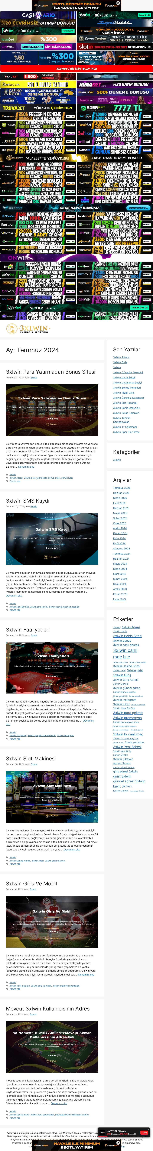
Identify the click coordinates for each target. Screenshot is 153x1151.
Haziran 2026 (121, 492)
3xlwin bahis (120, 631)
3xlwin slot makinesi (55, 860)
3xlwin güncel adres (126, 688)
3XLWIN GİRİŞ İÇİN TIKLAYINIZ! (76, 68)
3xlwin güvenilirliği (120, 696)
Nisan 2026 (120, 497)
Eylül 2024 (119, 543)
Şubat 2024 (120, 578)
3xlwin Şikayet (123, 759)
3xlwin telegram (137, 730)
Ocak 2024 (119, 583)
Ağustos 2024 (121, 548)
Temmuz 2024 (121, 553)
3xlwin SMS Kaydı (27, 500)
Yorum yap (14, 481)
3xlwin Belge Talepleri (126, 412)
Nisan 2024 (120, 568)
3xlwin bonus (122, 640)
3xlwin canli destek (126, 645)
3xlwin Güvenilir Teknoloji (128, 372)
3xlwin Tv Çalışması (125, 426)
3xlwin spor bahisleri (121, 730)
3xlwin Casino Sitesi (19, 1114)
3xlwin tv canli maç (128, 734)
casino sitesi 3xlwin (123, 767)
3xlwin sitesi (38, 860)
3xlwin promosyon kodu (126, 722)
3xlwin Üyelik (120, 755)
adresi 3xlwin (122, 763)
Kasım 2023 (120, 594)
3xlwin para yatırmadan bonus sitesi (42, 478)
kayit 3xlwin (122, 786)
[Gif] (76, 158)
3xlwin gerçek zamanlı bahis (42, 735)
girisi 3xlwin (122, 776)
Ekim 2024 (119, 538)
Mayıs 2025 (120, 513)
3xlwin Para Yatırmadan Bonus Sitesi (50, 372)
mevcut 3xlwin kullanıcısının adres (72, 1114)
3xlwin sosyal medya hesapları (64, 606)
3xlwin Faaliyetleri (28, 629)
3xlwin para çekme (128, 713)
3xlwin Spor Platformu (126, 432)
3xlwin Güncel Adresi (19, 860)
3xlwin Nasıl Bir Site (19, 606)
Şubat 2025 (120, 518)
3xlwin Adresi (16, 478)
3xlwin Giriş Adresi (125, 679)
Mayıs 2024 (120, 563)
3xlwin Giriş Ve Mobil (31, 883)
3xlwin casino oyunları (137, 662)
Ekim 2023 (119, 599)
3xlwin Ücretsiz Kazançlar (128, 397)
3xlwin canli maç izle (19, 985)
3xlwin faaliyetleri (17, 735)
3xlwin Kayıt (121, 704)
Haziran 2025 (121, 508)
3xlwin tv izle (118, 743)
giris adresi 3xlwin (125, 771)
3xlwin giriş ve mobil (41, 985)
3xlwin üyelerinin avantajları (65, 985)
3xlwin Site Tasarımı (125, 402)
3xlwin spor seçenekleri (42, 1114)
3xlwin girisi (135, 670)
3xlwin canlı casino (120, 662)
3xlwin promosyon (127, 718)
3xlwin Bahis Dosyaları (126, 407)
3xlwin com (119, 670)
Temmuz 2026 (121, 487)
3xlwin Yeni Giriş (122, 751)
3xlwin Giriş (120, 362)
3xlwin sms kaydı (38, 606)
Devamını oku (26, 466)
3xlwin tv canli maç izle (126, 738)
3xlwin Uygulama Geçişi (127, 382)
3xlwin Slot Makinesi (31, 758)
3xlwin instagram (65, 735)
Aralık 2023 (120, 589)
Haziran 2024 (121, 558)
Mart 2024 (119, 573)
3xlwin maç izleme (138, 705)
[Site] (38, 116)
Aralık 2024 (120, 528)
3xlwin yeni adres (134, 742)
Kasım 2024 (120, 533)
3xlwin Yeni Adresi (127, 747)
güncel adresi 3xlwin (129, 781)
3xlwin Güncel (120, 683)
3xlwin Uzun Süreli (124, 377)
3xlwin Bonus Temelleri (127, 387)
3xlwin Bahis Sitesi (127, 636)
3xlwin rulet (67, 478)
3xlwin (12, 474)
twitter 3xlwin (120, 790)
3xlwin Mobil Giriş (123, 392)
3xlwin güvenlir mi (136, 696)
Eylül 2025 (119, 503)
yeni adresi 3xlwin (137, 791)
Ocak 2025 (119, 523)
